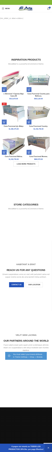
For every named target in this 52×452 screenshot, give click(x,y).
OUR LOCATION (34, 285)
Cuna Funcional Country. (38, 126)
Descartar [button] (48, 448)
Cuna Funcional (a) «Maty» (14, 126)
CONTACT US (16, 285)
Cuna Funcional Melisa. (13, 156)
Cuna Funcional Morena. (38, 156)
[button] (4, 89)
